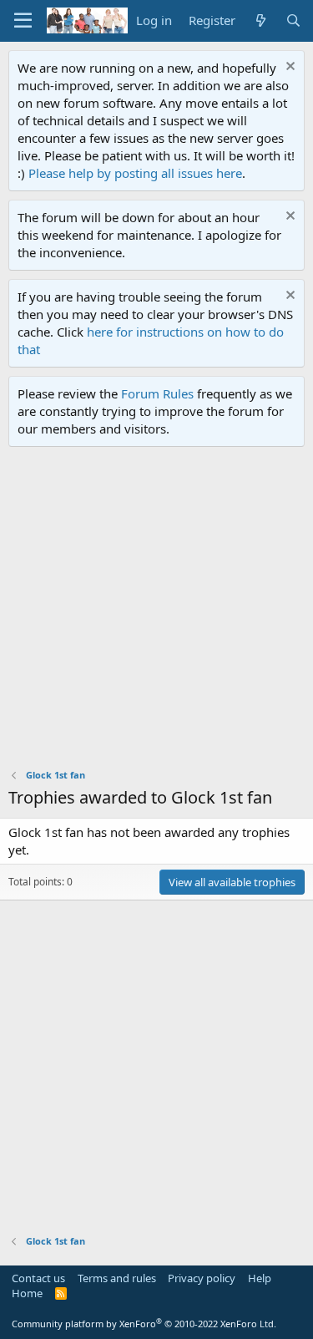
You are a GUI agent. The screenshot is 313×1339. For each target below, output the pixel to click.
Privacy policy (201, 1278)
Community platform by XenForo (144, 1323)
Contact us (38, 1278)
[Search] (293, 20)
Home (27, 1293)
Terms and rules (117, 1278)
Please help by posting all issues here (135, 173)
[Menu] (23, 21)
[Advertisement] (156, 611)
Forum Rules (157, 393)
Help (259, 1278)
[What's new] (260, 20)
